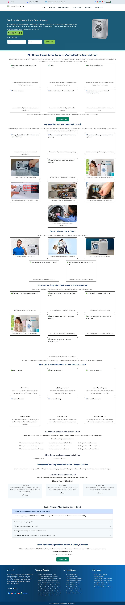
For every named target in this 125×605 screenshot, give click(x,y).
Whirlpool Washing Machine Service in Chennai (49, 586)
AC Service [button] (88, 7)
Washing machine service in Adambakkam (60, 443)
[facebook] (95, 2)
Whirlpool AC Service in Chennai (74, 580)
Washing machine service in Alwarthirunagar (31, 449)
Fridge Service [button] (77, 7)
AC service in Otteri (39, 458)
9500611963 (15, 33)
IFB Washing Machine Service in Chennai (48, 580)
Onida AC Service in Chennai (73, 586)
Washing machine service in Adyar (87, 443)
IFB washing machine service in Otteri (100, 256)
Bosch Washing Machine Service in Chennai (49, 582)
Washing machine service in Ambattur (59, 449)
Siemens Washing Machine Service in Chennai (49, 593)
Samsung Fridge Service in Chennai (103, 578)
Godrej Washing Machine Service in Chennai (49, 595)
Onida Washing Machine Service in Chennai (48, 584)
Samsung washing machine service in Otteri (63, 256)
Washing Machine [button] (63, 7)
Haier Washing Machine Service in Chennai (48, 588)
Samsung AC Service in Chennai (74, 578)
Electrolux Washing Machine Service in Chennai (49, 591)
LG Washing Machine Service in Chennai (48, 576)
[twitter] (100, 2)
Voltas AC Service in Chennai (73, 582)
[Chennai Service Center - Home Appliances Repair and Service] (15, 7)
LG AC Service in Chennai (72, 576)
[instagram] (98, 2)
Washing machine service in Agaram (29, 446)
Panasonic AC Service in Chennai (74, 593)
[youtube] (102, 2)
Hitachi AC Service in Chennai (73, 588)
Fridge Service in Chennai (100, 574)
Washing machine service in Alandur (58, 446)
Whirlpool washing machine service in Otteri (81, 279)
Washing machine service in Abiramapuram (31, 443)
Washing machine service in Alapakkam (88, 446)
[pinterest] (107, 2)
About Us (52, 7)
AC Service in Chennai (71, 574)
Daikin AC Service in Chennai (73, 584)
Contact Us (98, 7)
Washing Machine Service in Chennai (47, 574)
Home (44, 7)
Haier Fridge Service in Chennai (101, 584)
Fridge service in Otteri (60, 458)
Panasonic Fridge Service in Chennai (103, 586)
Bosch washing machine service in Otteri (44, 279)
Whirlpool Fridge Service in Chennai (103, 580)
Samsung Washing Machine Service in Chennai (49, 578)
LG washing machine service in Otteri (25, 256)
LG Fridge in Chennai (99, 576)
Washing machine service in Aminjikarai (88, 449)
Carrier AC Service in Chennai (73, 591)
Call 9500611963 (62, 119)
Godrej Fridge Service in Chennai (102, 582)
